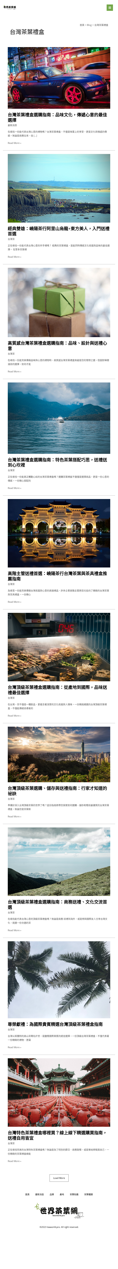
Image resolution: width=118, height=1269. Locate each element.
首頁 (27, 1194)
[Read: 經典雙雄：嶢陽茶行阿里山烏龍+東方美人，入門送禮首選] (59, 188)
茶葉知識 (74, 1194)
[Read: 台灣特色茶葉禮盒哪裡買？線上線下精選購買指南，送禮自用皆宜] (59, 1092)
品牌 (52, 1194)
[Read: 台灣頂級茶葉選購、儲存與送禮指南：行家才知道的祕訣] (59, 754)
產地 (62, 1194)
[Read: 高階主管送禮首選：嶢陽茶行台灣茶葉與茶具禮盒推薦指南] (59, 533)
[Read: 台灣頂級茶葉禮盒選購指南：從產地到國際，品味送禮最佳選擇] (59, 646)
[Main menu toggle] (110, 7)
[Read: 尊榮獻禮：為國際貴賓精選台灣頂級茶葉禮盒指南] (59, 979)
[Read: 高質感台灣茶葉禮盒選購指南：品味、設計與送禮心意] (59, 302)
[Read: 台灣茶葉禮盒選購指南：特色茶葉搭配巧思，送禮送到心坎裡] (59, 417)
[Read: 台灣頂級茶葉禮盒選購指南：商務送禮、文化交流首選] (59, 861)
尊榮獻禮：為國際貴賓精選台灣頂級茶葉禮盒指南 (55, 1024)
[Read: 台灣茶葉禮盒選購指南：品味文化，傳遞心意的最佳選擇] (59, 77)
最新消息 (12, 125)
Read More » (14, 143)
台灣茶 (11, 239)
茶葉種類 (88, 1194)
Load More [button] (59, 1178)
